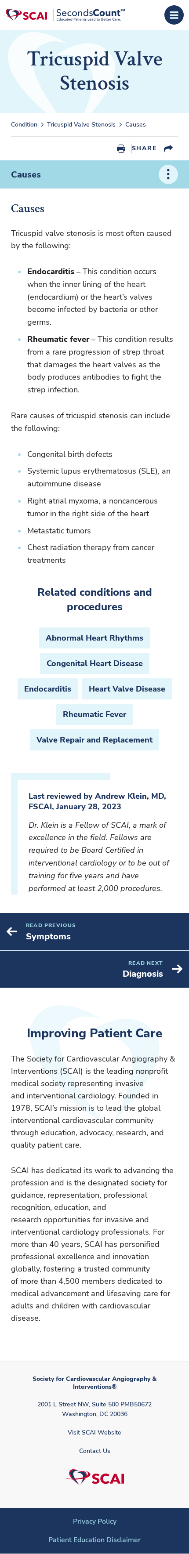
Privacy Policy (94, 1521)
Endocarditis (47, 689)
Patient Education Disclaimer (94, 1540)
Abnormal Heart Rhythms (94, 638)
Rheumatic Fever (94, 714)
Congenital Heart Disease (95, 663)
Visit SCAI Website (94, 1432)
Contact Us (94, 1451)
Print (121, 148)
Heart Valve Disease (127, 689)
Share (144, 148)
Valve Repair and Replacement (94, 740)
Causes (26, 175)
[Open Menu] (174, 15)
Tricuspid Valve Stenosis (81, 125)
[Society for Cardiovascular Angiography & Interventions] (64, 15)
